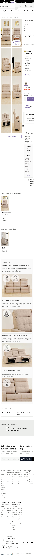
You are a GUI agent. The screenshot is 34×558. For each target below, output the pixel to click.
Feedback (9, 508)
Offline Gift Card (14, 527)
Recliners (16, 17)
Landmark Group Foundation (9, 521)
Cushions (25, 476)
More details (5, 6)
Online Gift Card (13, 518)
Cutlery (14, 483)
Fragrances (21, 481)
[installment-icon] (25, 44)
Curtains (25, 474)
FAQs (19, 518)
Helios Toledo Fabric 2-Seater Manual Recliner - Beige (5, 215)
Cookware (9, 472)
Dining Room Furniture (3, 485)
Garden (20, 483)
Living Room (9, 17)
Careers (9, 510)
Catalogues (4, 504)
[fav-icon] (20, 5)
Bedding (25, 472)
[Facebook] (23, 542)
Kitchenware (10, 480)
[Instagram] (32, 542)
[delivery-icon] (27, 114)
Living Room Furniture (3, 476)
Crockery (14, 474)
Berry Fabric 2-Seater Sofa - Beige (5, 251)
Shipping (20, 508)
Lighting (20, 476)
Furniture (3, 17)
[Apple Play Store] (26, 459)
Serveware (15, 472)
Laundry (31, 483)
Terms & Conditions (21, 553)
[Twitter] (27, 542)
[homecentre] (7, 554)
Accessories (26, 481)
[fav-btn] (7, 198)
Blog (8, 518)
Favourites (14, 514)
